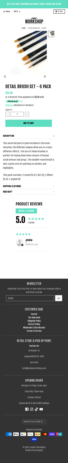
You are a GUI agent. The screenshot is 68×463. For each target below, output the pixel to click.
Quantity (8, 110)
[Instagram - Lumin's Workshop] (32, 409)
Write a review (26, 211)
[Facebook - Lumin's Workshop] (27, 409)
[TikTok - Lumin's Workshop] (36, 409)
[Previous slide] (5, 76)
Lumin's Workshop (38, 447)
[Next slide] (45, 76)
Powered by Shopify (34, 450)
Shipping (9, 105)
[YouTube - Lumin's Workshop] (41, 409)
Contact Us (34, 346)
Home (23, 28)
